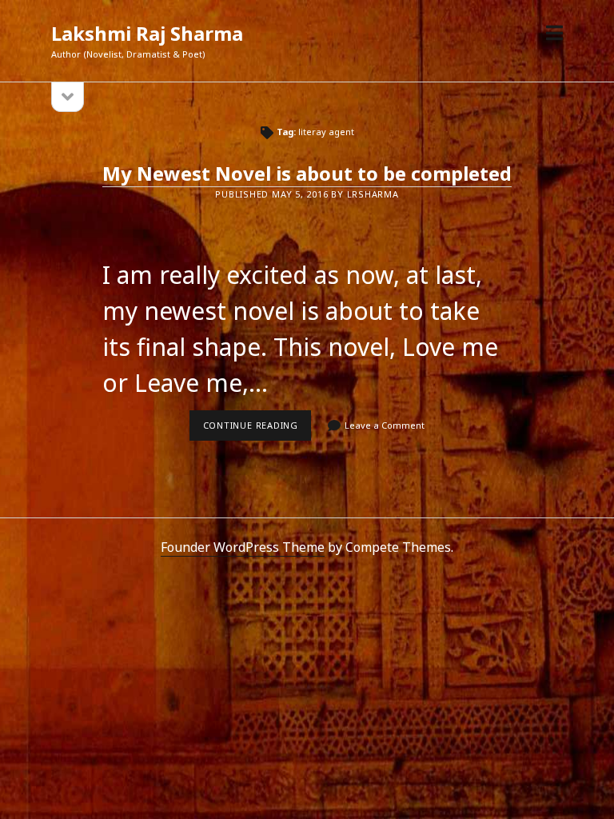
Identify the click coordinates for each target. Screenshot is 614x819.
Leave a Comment (385, 425)
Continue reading (257, 429)
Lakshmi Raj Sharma (147, 33)
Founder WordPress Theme (243, 547)
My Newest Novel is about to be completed (307, 173)
